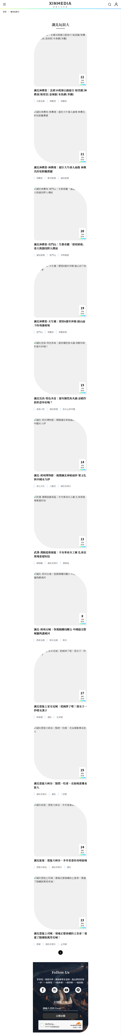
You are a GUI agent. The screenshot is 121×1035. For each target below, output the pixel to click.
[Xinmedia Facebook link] (43, 990)
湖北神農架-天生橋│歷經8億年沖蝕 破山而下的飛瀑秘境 (59, 323)
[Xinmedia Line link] (78, 990)
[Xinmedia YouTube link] (66, 990)
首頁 (4, 11)
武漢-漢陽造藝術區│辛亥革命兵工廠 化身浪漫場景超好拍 (60, 554)
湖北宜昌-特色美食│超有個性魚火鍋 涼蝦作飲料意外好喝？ (60, 400)
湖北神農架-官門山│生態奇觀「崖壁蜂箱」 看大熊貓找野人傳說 (59, 246)
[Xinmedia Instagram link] (55, 990)
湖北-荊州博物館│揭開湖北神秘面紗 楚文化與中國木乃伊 (60, 477)
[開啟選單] (4, 5)
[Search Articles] (109, 4)
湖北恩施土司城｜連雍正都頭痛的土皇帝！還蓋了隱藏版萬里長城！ (60, 935)
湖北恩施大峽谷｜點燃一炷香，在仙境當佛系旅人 (60, 785)
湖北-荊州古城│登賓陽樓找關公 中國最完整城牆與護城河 (60, 631)
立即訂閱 (60, 1016)
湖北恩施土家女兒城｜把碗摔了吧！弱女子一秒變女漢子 (60, 708)
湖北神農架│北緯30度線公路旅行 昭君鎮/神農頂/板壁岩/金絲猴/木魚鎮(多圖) (60, 92)
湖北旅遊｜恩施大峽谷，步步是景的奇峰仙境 (60, 860)
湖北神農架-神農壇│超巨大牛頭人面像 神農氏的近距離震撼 (60, 169)
